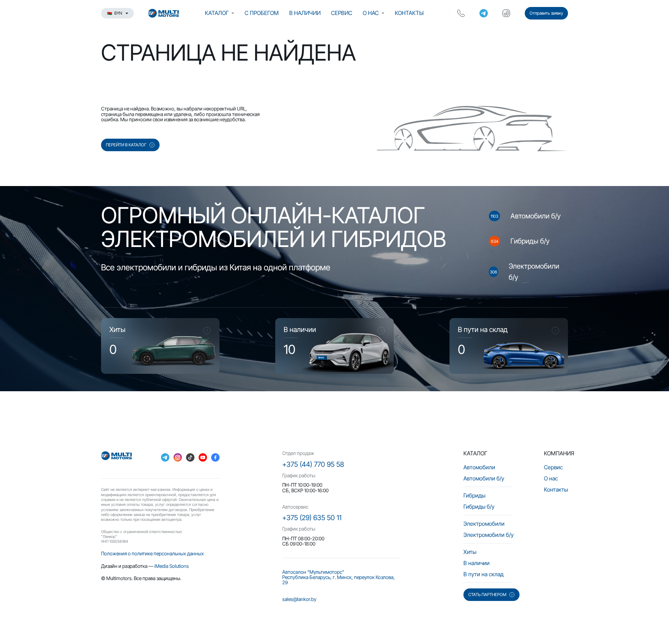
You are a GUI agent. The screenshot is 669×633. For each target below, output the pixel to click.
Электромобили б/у (488, 535)
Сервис (341, 12)
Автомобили (479, 467)
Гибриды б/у (478, 506)
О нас (371, 12)
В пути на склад (483, 574)
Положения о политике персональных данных (152, 553)
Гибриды (474, 495)
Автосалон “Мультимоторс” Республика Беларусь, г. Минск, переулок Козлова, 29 (338, 577)
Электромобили (484, 523)
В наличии (305, 12)
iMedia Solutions (171, 566)
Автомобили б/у (483, 478)
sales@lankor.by (299, 599)
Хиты (469, 552)
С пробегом (262, 12)
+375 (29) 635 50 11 (311, 518)
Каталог (217, 12)
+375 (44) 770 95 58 (313, 464)
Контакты (409, 12)
